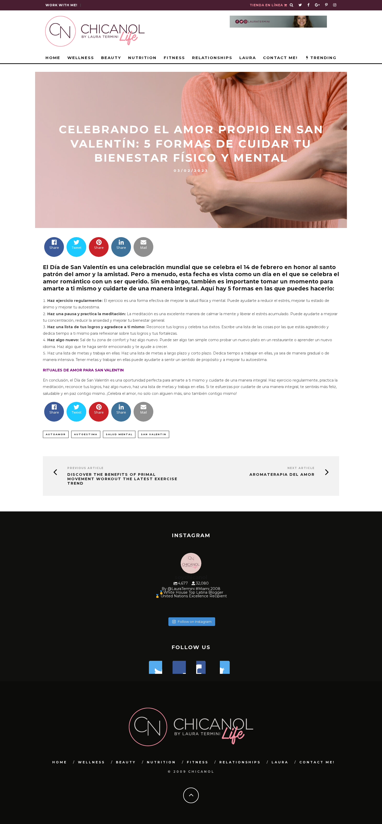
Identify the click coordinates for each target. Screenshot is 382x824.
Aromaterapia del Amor (282, 474)
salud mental (119, 434)
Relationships (212, 57)
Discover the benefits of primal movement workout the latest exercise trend (122, 478)
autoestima (85, 434)
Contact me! (280, 57)
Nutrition (142, 57)
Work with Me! (61, 5)
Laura (247, 57)
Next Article (301, 468)
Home (52, 57)
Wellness (80, 57)
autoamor (56, 434)
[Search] (291, 5)
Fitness (174, 57)
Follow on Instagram (195, 621)
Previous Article (85, 468)
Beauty (111, 57)
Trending (323, 57)
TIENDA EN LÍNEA (267, 5)
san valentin (153, 434)
